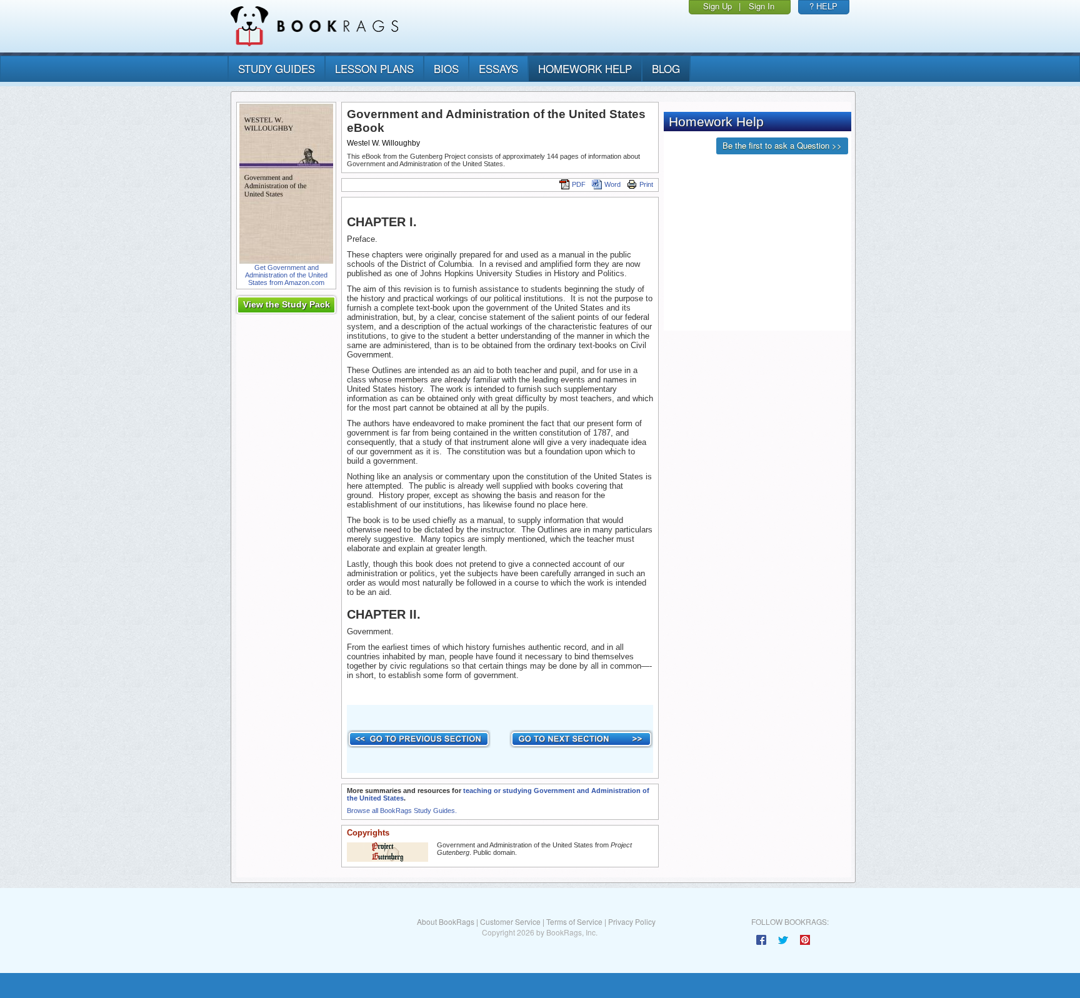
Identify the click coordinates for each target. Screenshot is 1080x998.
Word (612, 184)
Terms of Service (574, 921)
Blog (666, 68)
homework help (585, 68)
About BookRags (445, 921)
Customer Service (510, 921)
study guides (276, 68)
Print (646, 184)
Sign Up (717, 6)
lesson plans (374, 68)
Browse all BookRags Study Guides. (402, 810)
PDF (579, 184)
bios (446, 68)
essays (498, 68)
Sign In (761, 6)
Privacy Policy (632, 921)
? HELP (823, 6)
